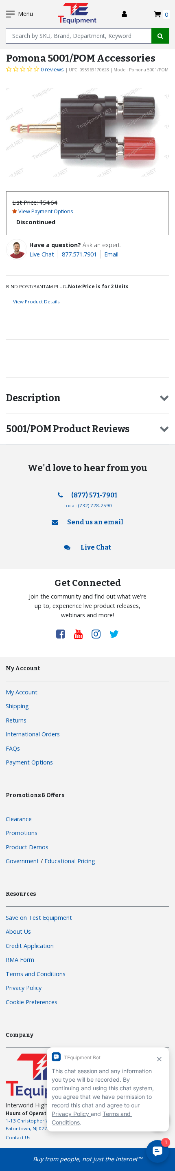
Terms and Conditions (36, 974)
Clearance (19, 819)
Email (111, 254)
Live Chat (41, 254)
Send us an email (95, 522)
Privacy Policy (24, 988)
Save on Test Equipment (39, 917)
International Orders (33, 734)
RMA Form (20, 959)
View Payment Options (45, 211)
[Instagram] (99, 634)
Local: (87, 505)
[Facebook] (63, 634)
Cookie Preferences (31, 1002)
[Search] (160, 36)
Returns (16, 720)
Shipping (17, 706)
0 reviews (52, 69)
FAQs (13, 748)
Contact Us (18, 1137)
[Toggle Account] (124, 14)
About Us (18, 931)
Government (22, 861)
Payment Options (29, 762)
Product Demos (27, 847)
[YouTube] (81, 634)
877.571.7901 (79, 254)
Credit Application (30, 946)
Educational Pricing (69, 861)
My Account (21, 692)
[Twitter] (114, 634)
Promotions (21, 833)
